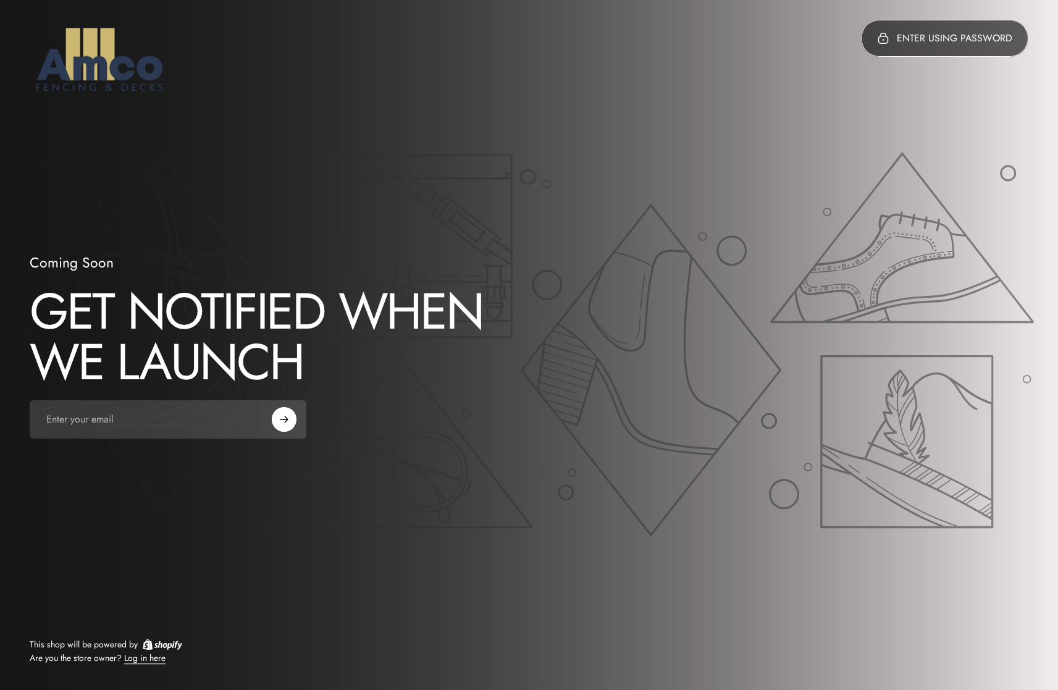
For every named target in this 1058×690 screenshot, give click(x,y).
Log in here (145, 658)
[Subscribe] (284, 419)
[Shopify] (162, 644)
